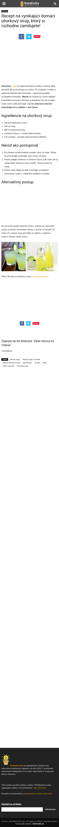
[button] (55, 3)
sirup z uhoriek (8, 366)
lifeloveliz (45, 276)
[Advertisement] (29, 64)
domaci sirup (15, 359)
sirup (45, 363)
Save (38, 36)
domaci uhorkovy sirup (11, 363)
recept (37, 363)
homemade (27, 363)
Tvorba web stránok (23, 824)
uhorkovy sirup (22, 366)
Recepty (4, 11)
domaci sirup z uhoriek (31, 359)
